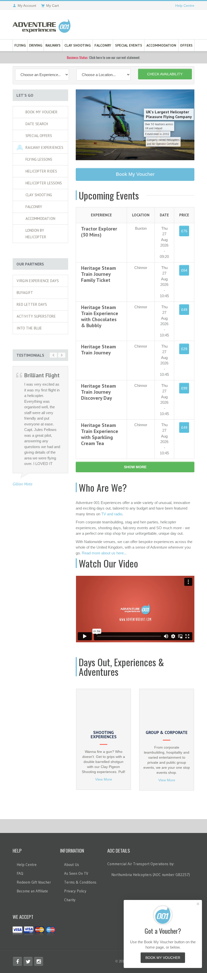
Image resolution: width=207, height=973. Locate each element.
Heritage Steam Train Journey (98, 349)
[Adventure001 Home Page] (41, 26)
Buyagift (25, 292)
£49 (184, 310)
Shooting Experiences (104, 735)
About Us (71, 864)
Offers (186, 45)
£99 (184, 388)
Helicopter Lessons (43, 183)
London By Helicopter (35, 233)
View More (103, 779)
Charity (69, 899)
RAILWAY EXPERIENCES (44, 147)
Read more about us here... (104, 553)
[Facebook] (17, 961)
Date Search (36, 123)
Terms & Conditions (80, 882)
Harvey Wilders (25, 608)
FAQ (20, 873)
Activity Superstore (36, 316)
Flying (20, 45)
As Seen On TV (76, 873)
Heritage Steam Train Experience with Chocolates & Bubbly (99, 316)
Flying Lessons (38, 159)
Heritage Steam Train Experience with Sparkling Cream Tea (99, 434)
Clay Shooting (77, 45)
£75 (184, 231)
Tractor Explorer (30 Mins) (99, 231)
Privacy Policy (75, 891)
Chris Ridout (22, 505)
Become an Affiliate (32, 891)
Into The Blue (29, 328)
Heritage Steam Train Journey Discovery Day (98, 392)
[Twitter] (28, 961)
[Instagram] (38, 961)
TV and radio (111, 514)
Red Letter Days (32, 304)
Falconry (102, 45)
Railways (53, 45)
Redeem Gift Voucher (34, 882)
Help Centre (184, 6)
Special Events (128, 45)
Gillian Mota (22, 483)
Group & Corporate (167, 732)
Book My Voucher (41, 112)
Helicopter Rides (41, 171)
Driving (35, 45)
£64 (184, 270)
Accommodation (161, 45)
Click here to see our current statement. (103, 57)
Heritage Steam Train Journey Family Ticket (98, 274)
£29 (184, 349)
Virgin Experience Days (38, 280)
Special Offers (38, 135)
